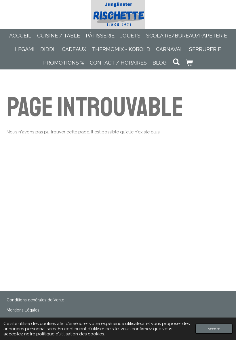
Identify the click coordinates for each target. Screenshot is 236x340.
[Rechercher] (176, 62)
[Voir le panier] (189, 62)
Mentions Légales (23, 310)
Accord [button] (214, 328)
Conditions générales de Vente (35, 300)
